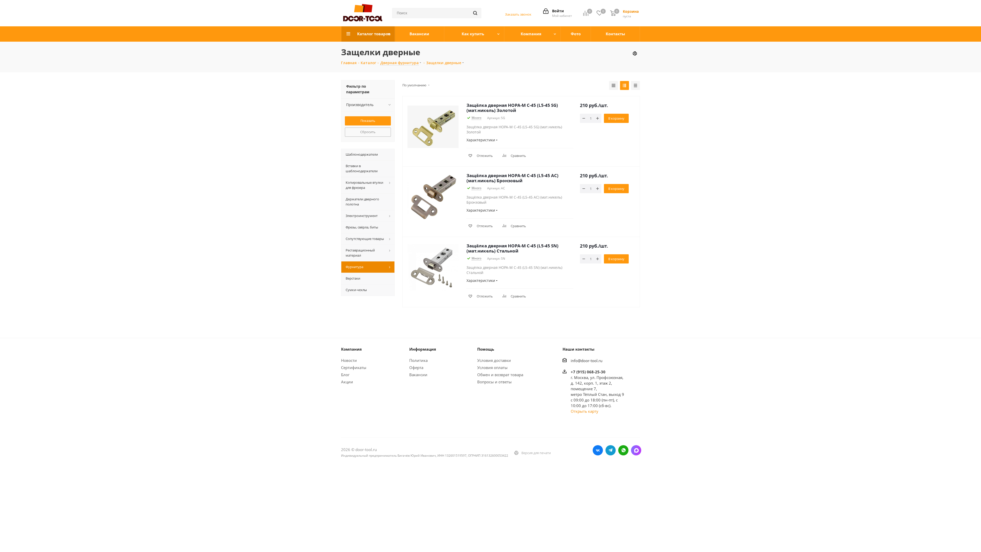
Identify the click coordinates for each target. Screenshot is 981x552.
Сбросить (368, 132)
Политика (418, 360)
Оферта (416, 367)
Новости (349, 360)
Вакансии (418, 374)
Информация (422, 349)
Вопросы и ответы (494, 381)
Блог (345, 374)
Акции (347, 381)
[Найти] (475, 13)
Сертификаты (353, 367)
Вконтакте (598, 450)
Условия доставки (494, 360)
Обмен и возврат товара (500, 374)
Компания (351, 349)
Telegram (610, 450)
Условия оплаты (492, 367)
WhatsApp (623, 450)
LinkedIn (636, 450)
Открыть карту (584, 411)
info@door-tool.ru (586, 360)
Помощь (485, 349)
